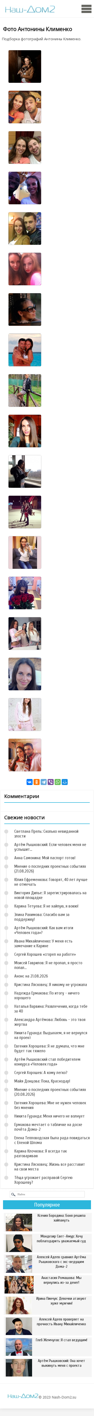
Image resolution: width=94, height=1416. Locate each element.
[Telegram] (44, 782)
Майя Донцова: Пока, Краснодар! (42, 1081)
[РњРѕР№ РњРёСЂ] (65, 782)
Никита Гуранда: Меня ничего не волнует (49, 1116)
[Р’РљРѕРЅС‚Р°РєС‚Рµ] (30, 782)
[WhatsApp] (58, 782)
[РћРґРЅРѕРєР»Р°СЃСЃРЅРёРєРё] (37, 782)
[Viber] (51, 782)
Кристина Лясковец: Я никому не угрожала (50, 984)
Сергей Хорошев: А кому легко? (40, 1072)
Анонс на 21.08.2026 (31, 976)
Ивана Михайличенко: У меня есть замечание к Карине (43, 943)
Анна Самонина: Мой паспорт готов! (44, 858)
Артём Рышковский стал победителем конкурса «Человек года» (47, 1061)
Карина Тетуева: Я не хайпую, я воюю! (46, 906)
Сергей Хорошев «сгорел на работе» (45, 954)
